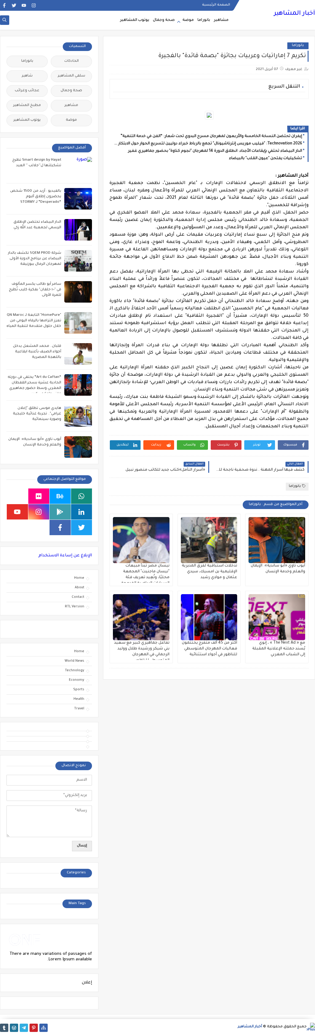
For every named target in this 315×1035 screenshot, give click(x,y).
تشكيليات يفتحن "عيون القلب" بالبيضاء (265, 158)
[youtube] (24, 5)
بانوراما (203, 20)
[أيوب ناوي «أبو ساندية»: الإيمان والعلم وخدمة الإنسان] (277, 540)
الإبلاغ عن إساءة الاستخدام (65, 555)
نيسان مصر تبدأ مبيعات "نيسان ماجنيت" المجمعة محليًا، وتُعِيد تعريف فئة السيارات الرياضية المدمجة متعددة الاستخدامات (145, 577)
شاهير (27, 76)
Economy (76, 680)
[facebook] (4, 5)
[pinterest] (34, 1028)
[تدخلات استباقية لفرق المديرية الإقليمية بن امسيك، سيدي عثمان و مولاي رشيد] (209, 540)
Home (79, 578)
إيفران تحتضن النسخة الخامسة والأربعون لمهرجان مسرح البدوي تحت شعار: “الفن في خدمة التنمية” (211, 136)
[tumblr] (4, 1028)
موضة (188, 20)
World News (74, 661)
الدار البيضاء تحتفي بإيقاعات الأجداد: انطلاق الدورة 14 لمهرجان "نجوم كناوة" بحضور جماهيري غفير (215, 151)
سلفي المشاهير (71, 76)
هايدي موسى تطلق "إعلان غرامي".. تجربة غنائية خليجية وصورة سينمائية (37, 413)
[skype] (17, 496)
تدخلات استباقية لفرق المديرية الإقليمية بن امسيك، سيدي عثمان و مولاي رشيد (209, 572)
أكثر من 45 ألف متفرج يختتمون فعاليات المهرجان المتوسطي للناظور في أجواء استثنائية (209, 649)
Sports (78, 690)
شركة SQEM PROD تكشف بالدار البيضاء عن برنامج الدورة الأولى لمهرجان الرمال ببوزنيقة (34, 258)
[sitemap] (43, 1028)
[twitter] (14, 5)
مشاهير (221, 20)
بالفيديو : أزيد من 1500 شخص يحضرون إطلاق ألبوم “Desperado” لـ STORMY (35, 196)
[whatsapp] (81, 496)
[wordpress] (14, 1028)
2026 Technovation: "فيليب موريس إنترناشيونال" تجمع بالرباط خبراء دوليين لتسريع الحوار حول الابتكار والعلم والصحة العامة (207, 144)
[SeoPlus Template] (311, 1027)
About (79, 588)
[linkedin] (81, 511)
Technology (74, 670)
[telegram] (24, 1028)
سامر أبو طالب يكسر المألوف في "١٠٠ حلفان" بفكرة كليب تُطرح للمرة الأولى (35, 289)
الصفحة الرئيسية (216, 5)
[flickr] (39, 496)
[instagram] (34, 5)
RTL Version (74, 607)
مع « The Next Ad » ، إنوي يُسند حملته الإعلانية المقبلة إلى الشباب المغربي (278, 649)
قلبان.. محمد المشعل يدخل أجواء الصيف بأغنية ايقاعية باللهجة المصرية (37, 351)
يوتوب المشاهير (134, 20)
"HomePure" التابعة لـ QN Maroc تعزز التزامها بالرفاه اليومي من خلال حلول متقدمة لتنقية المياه (33, 320)
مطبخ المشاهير (27, 106)
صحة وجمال (164, 20)
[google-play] (60, 511)
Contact (78, 597)
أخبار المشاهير (294, 13)
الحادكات (71, 61)
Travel (79, 709)
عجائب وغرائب (27, 91)
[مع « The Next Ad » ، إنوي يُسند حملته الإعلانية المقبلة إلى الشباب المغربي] (277, 617)
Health (79, 699)
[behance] (60, 496)
